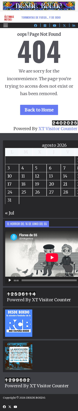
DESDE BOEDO (35, 397)
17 (9, 184)
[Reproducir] (10, 280)
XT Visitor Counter (57, 128)
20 (51, 184)
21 (65, 184)
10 (9, 176)
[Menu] (5, 25)
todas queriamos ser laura (38, 15)
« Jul (9, 213)
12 (37, 176)
